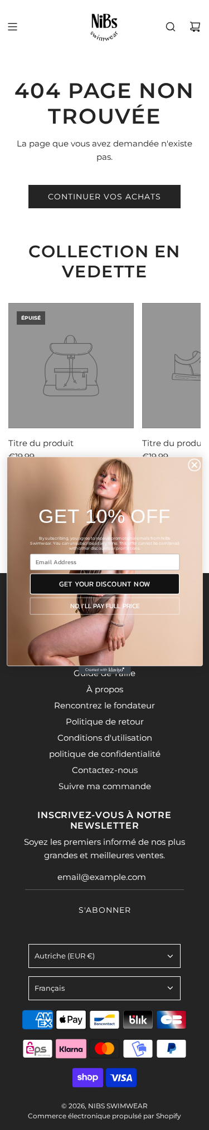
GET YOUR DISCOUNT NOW (104, 583)
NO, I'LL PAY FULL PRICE (104, 606)
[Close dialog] (194, 465)
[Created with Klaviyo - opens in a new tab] (105, 670)
